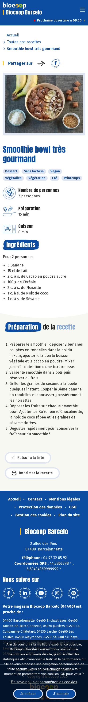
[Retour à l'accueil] (14, 5)
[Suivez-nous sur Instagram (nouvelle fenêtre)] (57, 593)
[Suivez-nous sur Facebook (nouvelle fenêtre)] (9, 593)
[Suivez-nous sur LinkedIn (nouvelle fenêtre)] (25, 593)
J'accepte (61, 694)
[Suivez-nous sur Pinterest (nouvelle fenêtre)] (73, 593)
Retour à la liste (30, 457)
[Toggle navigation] (82, 11)
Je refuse (28, 694)
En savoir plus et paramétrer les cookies (44, 682)
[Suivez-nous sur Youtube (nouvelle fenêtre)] (41, 593)
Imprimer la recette (36, 473)
